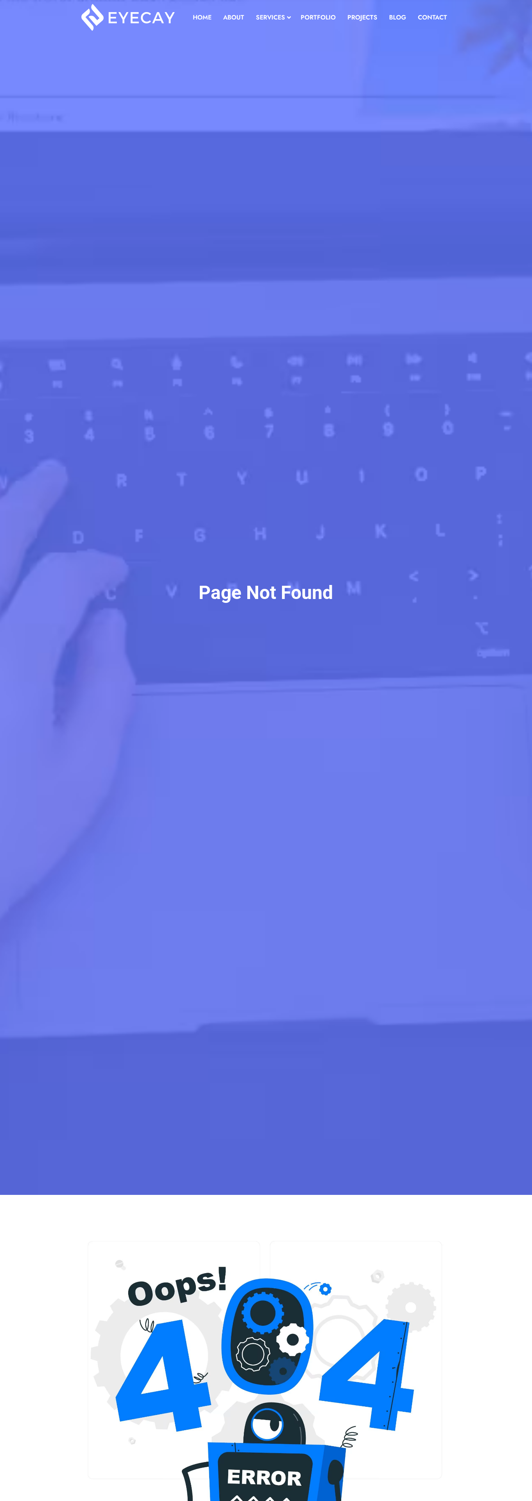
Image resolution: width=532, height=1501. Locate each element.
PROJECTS (362, 17)
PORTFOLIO (318, 17)
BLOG (397, 17)
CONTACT (432, 17)
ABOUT (233, 17)
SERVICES (270, 17)
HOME (202, 17)
